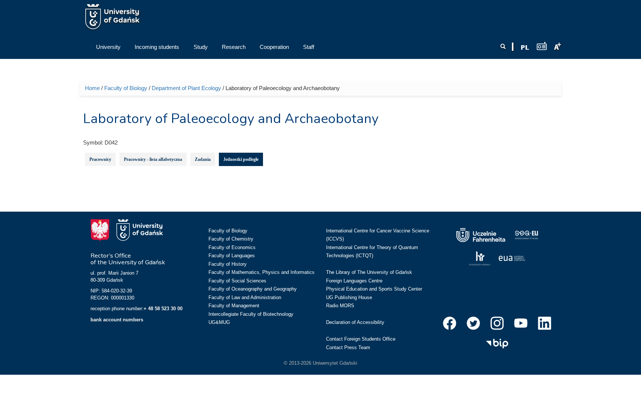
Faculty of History (227, 264)
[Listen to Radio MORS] (542, 46)
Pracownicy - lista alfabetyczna (153, 159)
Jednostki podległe (241, 159)
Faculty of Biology (125, 88)
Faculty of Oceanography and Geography (252, 289)
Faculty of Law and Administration (244, 297)
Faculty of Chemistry (230, 239)
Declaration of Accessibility (355, 322)
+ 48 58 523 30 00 (163, 308)
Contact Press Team (348, 347)
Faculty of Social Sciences (237, 281)
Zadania (203, 159)
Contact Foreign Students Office (360, 339)
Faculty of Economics (232, 247)
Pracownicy (100, 159)
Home (92, 88)
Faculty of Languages (231, 255)
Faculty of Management (233, 305)
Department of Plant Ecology (186, 88)
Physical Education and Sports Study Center (374, 289)
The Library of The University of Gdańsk (369, 272)
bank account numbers (117, 319)
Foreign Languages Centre (354, 281)
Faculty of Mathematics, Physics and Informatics (261, 272)
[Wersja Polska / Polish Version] (525, 47)
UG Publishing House (349, 297)
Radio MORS (340, 305)
